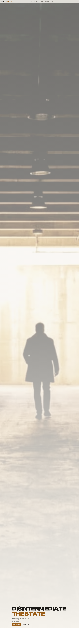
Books (37, 1)
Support (56, 1)
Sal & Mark (26, 624)
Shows (41, 1)
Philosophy (33, 1)
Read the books (16, 624)
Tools (51, 1)
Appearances (46, 1)
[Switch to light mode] (77, 1)
